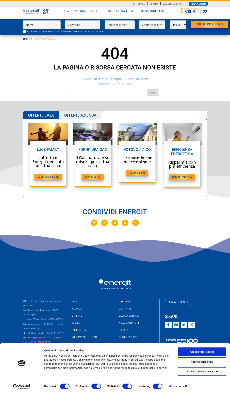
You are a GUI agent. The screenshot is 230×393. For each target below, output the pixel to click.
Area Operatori (129, 323)
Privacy (123, 330)
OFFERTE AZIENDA (80, 115)
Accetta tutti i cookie (202, 351)
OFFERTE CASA (41, 115)
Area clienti (198, 3)
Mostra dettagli (178, 386)
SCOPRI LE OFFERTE (48, 176)
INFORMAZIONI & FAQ (150, 11)
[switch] (96, 386)
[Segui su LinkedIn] (184, 325)
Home (26, 38)
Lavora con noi (173, 3)
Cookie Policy (128, 337)
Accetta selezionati (202, 361)
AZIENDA (80, 11)
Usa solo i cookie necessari (202, 371)
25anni (154, 3)
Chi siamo (139, 3)
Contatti (125, 308)
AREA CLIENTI (178, 302)
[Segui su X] (191, 325)
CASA (65, 11)
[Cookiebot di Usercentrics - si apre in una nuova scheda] (22, 386)
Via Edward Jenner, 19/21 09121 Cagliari (42, 337)
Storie (109, 11)
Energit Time (125, 11)
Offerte (96, 11)
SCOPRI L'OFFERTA (182, 177)
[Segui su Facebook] (168, 325)
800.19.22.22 (44, 342)
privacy (99, 31)
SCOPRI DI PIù (92, 176)
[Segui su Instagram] (176, 325)
